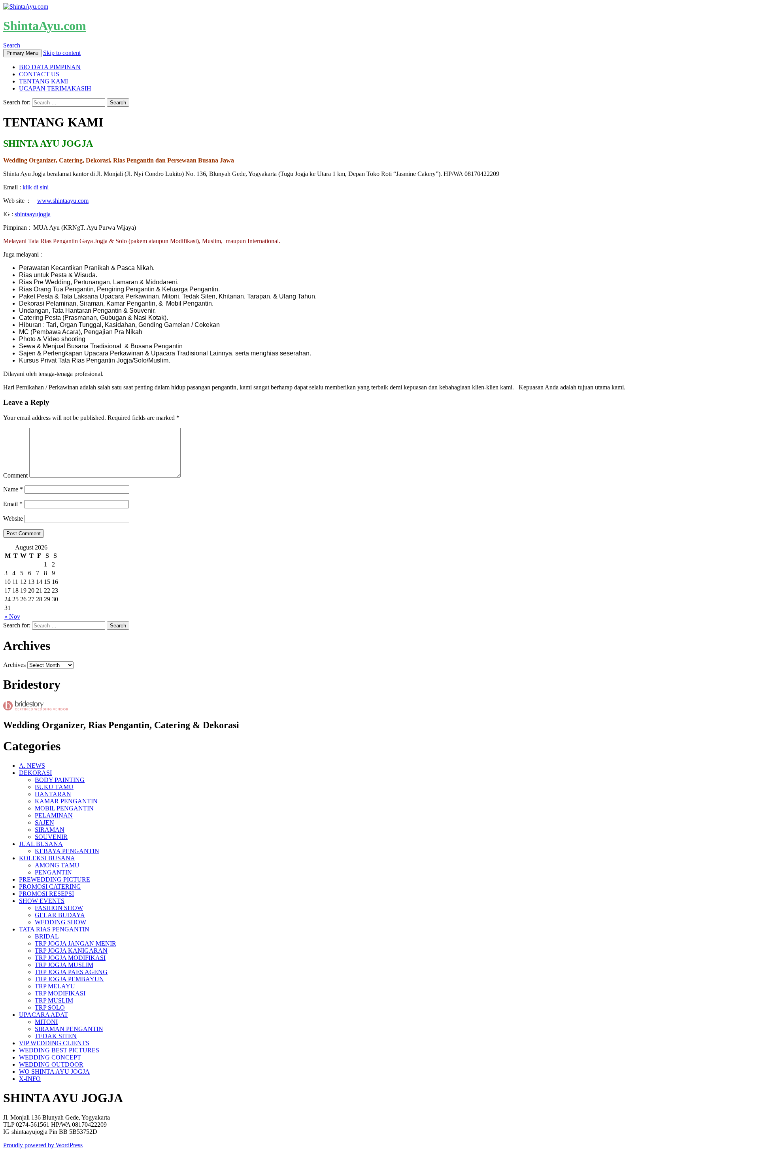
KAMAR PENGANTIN (66, 801)
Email (13, 503)
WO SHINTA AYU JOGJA (54, 1071)
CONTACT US (39, 74)
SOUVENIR (51, 836)
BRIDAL (47, 936)
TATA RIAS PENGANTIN (54, 929)
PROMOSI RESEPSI (46, 893)
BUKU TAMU (54, 787)
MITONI (46, 1021)
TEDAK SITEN (56, 1036)
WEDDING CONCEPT (50, 1057)
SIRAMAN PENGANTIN (69, 1028)
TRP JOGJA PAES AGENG (71, 972)
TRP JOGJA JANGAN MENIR (75, 943)
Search (11, 45)
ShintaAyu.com (44, 26)
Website (13, 518)
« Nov (12, 616)
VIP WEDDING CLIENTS (54, 1043)
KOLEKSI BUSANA (47, 858)
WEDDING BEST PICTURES (59, 1050)
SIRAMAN (49, 829)
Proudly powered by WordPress (43, 1145)
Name (13, 489)
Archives (14, 664)
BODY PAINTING (60, 779)
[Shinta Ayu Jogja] (35, 708)
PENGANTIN (53, 872)
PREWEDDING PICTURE (54, 879)
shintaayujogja (33, 214)
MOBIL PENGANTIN (64, 808)
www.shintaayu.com (63, 200)
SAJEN (44, 822)
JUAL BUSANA (41, 843)
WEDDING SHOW (60, 922)
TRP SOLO (50, 1007)
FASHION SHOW (59, 908)
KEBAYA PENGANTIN (67, 851)
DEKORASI (35, 772)
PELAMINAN (54, 815)
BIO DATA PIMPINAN (50, 67)
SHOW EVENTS (41, 900)
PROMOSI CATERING (50, 886)
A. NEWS (32, 765)
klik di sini (36, 187)
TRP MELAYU (55, 986)
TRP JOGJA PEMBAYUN (69, 979)
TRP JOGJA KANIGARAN (71, 950)
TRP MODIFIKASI (60, 993)
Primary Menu (22, 53)
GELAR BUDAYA (60, 915)
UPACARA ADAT (43, 1014)
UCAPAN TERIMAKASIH (55, 88)
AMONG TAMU (57, 865)
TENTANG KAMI (43, 81)
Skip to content (62, 52)
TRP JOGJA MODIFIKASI (70, 957)
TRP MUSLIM (54, 1000)
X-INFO (30, 1078)
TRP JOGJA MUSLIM (64, 964)
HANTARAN (53, 794)
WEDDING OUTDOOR (51, 1064)
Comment (15, 475)
